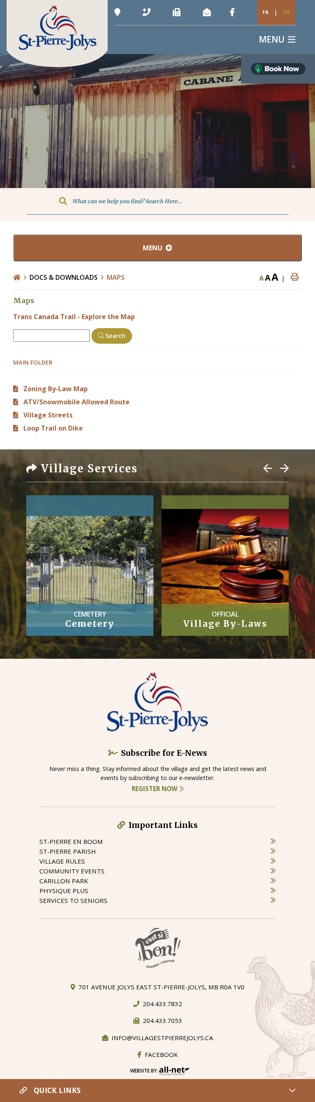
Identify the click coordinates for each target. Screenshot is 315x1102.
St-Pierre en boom (71, 841)
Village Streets (48, 414)
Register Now (155, 789)
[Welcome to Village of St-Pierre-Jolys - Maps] (57, 33)
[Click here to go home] (21, 277)
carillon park (63, 881)
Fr (265, 12)
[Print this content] (295, 277)
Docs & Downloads (64, 277)
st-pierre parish (67, 851)
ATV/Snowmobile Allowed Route (76, 401)
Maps (116, 277)
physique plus (63, 891)
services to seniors (73, 900)
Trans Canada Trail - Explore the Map (74, 316)
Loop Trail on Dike (53, 428)
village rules (62, 861)
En (286, 12)
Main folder (32, 362)
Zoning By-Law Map (55, 388)
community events (72, 871)
